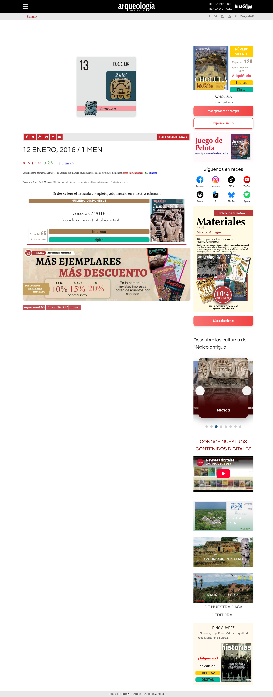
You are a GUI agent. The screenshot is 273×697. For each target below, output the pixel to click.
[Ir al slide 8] (240, 426)
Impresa (99, 232)
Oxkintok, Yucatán (223, 559)
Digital (99, 240)
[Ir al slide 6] (230, 426)
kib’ (65, 307)
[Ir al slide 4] (221, 426)
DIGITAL (208, 679)
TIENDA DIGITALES (220, 9)
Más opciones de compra (223, 111)
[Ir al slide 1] (206, 426)
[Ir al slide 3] (216, 426)
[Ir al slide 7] (235, 426)
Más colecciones (223, 321)
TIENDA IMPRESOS (220, 4)
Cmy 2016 (54, 307)
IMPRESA (208, 673)
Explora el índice (223, 123)
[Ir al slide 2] (211, 426)
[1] (106, 86)
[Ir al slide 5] (226, 426)
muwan (75, 307)
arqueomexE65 (34, 307)
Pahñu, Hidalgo (223, 595)
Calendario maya (173, 137)
